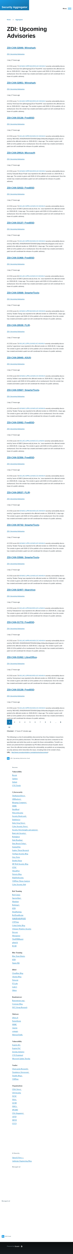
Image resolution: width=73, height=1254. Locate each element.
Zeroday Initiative (18, 1051)
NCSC (14, 1096)
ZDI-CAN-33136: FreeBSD (20, 117)
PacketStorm (16, 1021)
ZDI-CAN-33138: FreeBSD (20, 689)
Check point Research (19, 1069)
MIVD (14, 1120)
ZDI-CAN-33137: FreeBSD (20, 222)
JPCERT (15, 1110)
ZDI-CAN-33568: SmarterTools (23, 292)
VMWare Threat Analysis (21, 881)
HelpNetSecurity (18, 877)
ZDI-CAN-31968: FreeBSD (20, 257)
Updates (15, 778)
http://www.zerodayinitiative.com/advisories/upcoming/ (29, 752)
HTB (14, 908)
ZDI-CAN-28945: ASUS (19, 357)
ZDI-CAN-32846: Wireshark (21, 47)
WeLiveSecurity (17, 812)
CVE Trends (16, 785)
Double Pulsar (17, 860)
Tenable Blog (16, 1075)
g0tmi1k (15, 942)
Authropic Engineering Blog (22, 1161)
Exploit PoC (16, 1048)
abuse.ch (15, 1017)
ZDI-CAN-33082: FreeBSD (20, 422)
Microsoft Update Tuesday (21, 1058)
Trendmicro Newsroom (20, 1072)
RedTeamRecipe (17, 915)
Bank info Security (18, 833)
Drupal (17, 1246)
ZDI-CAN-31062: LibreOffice (22, 657)
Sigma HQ (15, 963)
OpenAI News (17, 1157)
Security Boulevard (18, 816)
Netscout (15, 980)
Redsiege (15, 905)
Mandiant (15, 901)
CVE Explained (17, 1055)
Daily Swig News (18, 823)
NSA (13, 1099)
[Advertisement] (36, 1182)
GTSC (14, 867)
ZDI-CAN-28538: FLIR (18, 325)
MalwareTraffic (17, 1034)
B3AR (14, 946)
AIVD (14, 1116)
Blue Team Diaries (18, 956)
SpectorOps (16, 898)
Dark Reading (17, 840)
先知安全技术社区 (19, 918)
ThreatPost (16, 871)
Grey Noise (16, 857)
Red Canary (16, 894)
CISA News (16, 1089)
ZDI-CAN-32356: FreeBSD (20, 457)
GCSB (14, 1103)
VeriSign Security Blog (20, 853)
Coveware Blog (17, 1004)
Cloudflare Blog (17, 973)
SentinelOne (16, 847)
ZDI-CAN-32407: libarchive (21, 589)
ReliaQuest (16, 836)
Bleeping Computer (19, 802)
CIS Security (16, 1092)
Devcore (15, 932)
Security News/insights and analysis (24, 830)
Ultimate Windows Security (21, 929)
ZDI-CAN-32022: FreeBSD (20, 187)
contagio (15, 1031)
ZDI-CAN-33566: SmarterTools (23, 557)
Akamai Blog (16, 976)
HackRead (15, 809)
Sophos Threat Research (20, 850)
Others (14, 990)
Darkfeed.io (16, 819)
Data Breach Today (18, 843)
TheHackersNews (18, 795)
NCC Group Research (19, 1007)
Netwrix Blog (17, 874)
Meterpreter (16, 935)
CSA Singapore (17, 1113)
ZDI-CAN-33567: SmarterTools (23, 390)
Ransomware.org (18, 1000)
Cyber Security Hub (19, 884)
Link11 (14, 987)
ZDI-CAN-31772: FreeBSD (20, 622)
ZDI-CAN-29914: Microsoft (21, 152)
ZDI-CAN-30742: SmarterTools (23, 525)
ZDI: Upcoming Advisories (16, 54)
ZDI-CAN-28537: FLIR (18, 492)
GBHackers (16, 799)
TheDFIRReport (17, 939)
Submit (14, 782)
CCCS (14, 1123)
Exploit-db (15, 1045)
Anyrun (14, 1028)
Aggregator (19, 19)
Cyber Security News (19, 826)
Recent (14, 775)
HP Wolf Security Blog (20, 864)
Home (9, 19)
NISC (14, 1106)
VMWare (15, 1079)
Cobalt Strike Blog (18, 925)
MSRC (14, 806)
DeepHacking (17, 911)
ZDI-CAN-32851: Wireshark (21, 82)
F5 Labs (15, 983)
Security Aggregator (14, 7)
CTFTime (15, 922)
